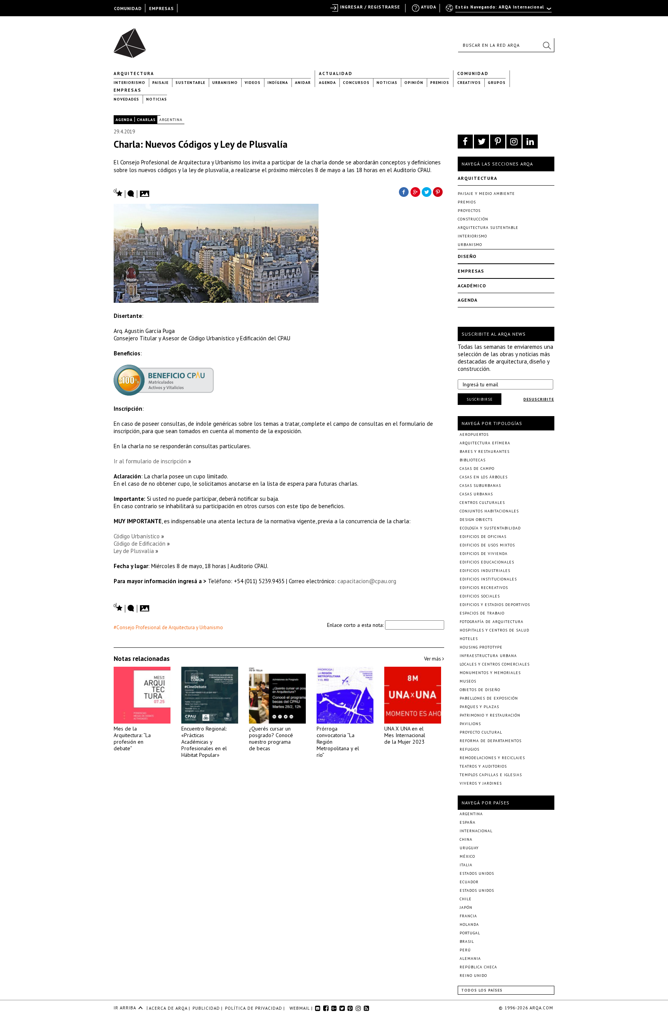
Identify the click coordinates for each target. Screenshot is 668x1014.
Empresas (127, 90)
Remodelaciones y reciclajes (492, 757)
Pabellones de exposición (489, 698)
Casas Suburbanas (480, 485)
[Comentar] (131, 194)
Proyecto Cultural (481, 732)
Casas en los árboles (484, 477)
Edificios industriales (485, 570)
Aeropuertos (474, 434)
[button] (546, 45)
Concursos (356, 82)
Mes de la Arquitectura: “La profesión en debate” (132, 738)
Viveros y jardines (481, 783)
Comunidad (473, 73)
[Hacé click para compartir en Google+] (415, 191)
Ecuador (469, 881)
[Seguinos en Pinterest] (497, 142)
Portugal (470, 932)
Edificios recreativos (484, 587)
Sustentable (190, 82)
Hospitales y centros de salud (494, 630)
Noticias (387, 82)
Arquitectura (134, 73)
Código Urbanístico (137, 536)
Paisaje (160, 82)
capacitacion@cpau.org (366, 581)
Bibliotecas (473, 460)
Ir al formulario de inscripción (150, 461)
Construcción (473, 219)
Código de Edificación (139, 543)
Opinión (413, 82)
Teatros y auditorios (483, 766)
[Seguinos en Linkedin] (530, 142)
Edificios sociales (480, 596)
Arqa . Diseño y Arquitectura (132, 39)
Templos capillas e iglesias (491, 774)
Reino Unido (473, 975)
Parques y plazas (479, 706)
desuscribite (538, 399)
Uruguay (469, 847)
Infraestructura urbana (488, 655)
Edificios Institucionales (488, 579)
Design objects (476, 519)
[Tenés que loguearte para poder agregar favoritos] (118, 193)
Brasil (467, 941)
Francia (468, 915)
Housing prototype (481, 647)
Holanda (469, 924)
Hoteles (469, 638)
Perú (465, 950)
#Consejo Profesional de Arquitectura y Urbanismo (168, 627)
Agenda (327, 82)
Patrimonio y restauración (490, 715)
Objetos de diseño (480, 689)
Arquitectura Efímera (485, 443)
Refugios (469, 749)
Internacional (476, 830)
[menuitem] (499, 10)
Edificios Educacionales (487, 562)
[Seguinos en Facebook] (465, 142)
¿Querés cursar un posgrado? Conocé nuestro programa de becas (271, 738)
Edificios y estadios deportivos (495, 604)
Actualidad (336, 73)
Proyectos (469, 210)
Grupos (497, 82)
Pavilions (470, 723)
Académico (472, 285)
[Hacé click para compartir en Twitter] (427, 191)
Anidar (303, 82)
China (466, 839)
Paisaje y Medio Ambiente (486, 193)
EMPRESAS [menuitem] (161, 8)
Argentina (170, 119)
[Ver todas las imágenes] (146, 191)
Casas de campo (477, 468)
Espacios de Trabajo (482, 613)
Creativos (469, 82)
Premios (439, 82)
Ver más (433, 659)
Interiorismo (129, 82)
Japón (466, 907)
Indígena (278, 82)
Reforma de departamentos (490, 740)
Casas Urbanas (476, 494)
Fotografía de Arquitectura (491, 621)
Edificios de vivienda (484, 553)
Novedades (126, 99)
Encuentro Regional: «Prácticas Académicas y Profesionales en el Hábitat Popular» (204, 741)
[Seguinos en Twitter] (481, 142)
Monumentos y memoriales (490, 672)
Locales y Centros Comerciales (495, 664)
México (467, 856)
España (467, 822)
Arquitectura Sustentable (488, 227)
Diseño (467, 256)
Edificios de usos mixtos (487, 545)
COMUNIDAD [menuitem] (128, 8)
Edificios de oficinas (483, 536)
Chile (466, 898)
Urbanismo (225, 82)
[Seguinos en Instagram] (513, 142)
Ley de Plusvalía (134, 551)
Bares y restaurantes (485, 451)
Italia (466, 864)
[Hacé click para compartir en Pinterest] (438, 191)
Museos (468, 681)
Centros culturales (482, 502)
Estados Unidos (477, 873)
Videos (253, 82)
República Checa (478, 967)
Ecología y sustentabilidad (490, 528)
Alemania (470, 958)
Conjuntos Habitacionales (489, 511)
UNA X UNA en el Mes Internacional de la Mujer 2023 (404, 735)
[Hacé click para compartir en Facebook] (403, 191)
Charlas (146, 119)
